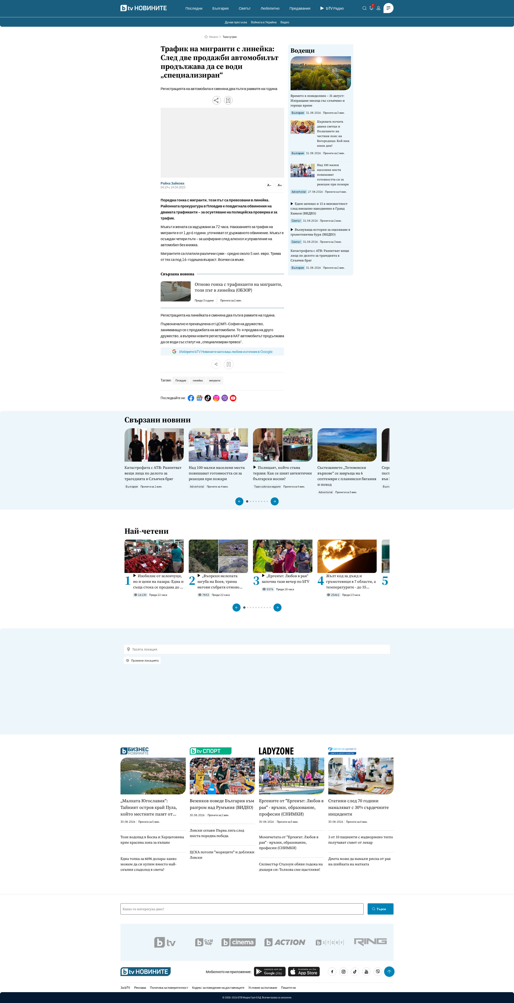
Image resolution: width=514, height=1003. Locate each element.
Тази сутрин (230, 36)
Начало (213, 36)
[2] (371, 9)
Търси (381, 909)
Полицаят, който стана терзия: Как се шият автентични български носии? (282, 473)
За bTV (125, 987)
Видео (284, 22)
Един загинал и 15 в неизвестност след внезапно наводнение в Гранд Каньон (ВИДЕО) (319, 208)
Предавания (300, 8)
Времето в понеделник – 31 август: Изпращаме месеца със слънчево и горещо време (318, 100)
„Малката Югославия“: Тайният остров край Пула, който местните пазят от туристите (148, 807)
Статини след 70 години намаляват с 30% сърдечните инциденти (358, 807)
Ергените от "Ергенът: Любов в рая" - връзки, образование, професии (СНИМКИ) (291, 807)
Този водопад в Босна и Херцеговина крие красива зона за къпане (152, 839)
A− (269, 185)
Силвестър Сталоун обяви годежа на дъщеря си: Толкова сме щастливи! (291, 867)
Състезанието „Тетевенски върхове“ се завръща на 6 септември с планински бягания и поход (346, 476)
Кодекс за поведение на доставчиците (218, 987)
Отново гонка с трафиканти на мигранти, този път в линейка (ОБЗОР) (238, 287)
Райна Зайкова (172, 183)
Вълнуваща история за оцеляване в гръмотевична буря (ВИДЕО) (320, 232)
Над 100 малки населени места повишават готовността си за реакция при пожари (333, 174)
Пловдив (180, 380)
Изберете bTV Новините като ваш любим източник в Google (225, 351)
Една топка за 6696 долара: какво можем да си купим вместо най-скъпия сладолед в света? (148, 864)
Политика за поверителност (169, 987)
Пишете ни (288, 987)
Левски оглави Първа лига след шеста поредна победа (217, 833)
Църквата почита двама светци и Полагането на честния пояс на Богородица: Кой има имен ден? (333, 133)
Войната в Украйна (263, 22)
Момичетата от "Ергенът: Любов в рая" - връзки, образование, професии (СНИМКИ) (288, 842)
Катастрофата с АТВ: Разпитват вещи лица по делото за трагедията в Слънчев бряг (320, 255)
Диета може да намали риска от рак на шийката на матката (359, 861)
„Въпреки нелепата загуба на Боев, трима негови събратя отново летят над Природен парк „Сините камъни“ (220, 581)
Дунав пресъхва (236, 22)
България (220, 8)
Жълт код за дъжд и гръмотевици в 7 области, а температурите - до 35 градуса (351, 581)
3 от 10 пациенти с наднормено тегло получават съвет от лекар (360, 839)
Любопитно (270, 8)
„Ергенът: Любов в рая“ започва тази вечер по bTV (285, 578)
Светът (245, 8)
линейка (198, 380)
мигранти (214, 380)
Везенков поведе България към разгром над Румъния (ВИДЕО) (222, 804)
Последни (194, 8)
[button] (239, 501)
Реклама (140, 987)
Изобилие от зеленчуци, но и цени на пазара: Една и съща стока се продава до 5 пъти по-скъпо (158, 581)
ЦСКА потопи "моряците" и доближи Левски (222, 854)
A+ (280, 185)
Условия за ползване (262, 987)
